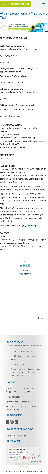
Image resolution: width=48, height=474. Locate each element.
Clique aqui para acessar (16, 435)
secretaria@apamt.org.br (18, 401)
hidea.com (24, 467)
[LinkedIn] (16, 422)
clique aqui (32, 225)
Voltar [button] (42, 318)
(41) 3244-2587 (14, 397)
